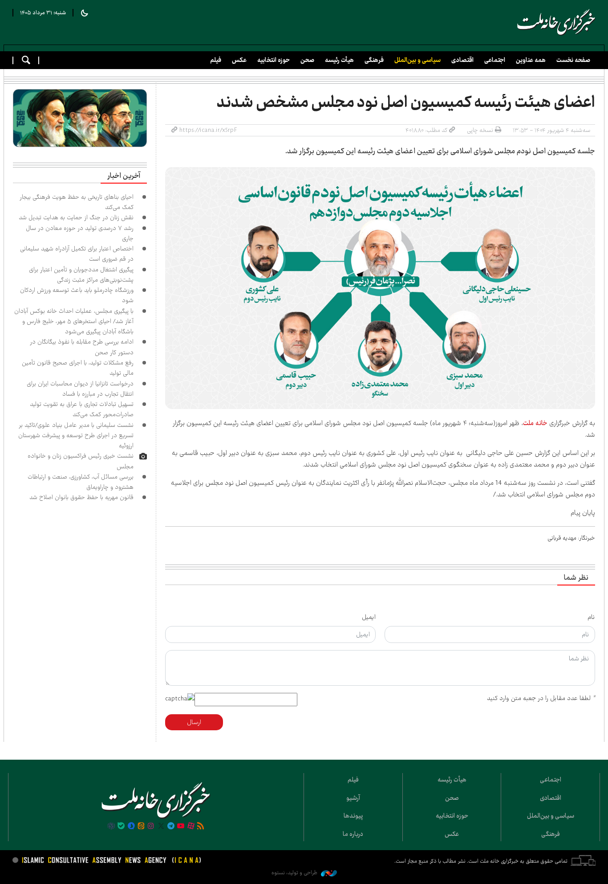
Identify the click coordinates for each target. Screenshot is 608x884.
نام (591, 617)
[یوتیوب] (181, 826)
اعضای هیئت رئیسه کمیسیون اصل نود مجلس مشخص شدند (406, 102)
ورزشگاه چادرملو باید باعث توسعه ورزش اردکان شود (77, 295)
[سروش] (131, 826)
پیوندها (353, 816)
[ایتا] (141, 826)
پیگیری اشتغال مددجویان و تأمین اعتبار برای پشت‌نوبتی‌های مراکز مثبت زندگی (81, 274)
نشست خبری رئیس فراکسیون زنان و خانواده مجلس (81, 461)
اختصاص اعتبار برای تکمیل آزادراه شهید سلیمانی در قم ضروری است (77, 253)
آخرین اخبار (123, 176)
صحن (307, 60)
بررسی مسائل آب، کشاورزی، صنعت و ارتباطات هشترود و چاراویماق (81, 482)
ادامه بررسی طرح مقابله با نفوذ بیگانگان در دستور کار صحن (82, 347)
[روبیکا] (111, 826)
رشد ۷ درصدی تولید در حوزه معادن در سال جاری (80, 233)
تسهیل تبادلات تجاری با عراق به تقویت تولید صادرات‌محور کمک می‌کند (82, 409)
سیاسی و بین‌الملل (417, 60)
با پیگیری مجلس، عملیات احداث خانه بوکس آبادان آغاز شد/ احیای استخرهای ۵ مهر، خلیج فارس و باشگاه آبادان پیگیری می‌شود (74, 321)
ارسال (194, 722)
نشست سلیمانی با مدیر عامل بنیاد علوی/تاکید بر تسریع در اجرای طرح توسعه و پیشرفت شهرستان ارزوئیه (76, 435)
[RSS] (201, 826)
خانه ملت (556, 22)
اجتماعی (494, 60)
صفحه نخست (573, 60)
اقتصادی (462, 60)
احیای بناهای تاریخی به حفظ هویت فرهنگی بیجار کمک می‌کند (77, 202)
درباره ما (353, 834)
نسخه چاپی (480, 130)
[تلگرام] (171, 826)
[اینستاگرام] (151, 826)
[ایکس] (161, 826)
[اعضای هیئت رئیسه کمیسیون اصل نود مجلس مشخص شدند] (380, 288)
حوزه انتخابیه (273, 60)
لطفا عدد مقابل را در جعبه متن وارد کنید (541, 698)
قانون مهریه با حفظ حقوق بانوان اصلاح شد (81, 497)
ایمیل (369, 617)
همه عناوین (531, 60)
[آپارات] (191, 826)
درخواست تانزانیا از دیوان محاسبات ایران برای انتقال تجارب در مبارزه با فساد (80, 388)
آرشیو (353, 798)
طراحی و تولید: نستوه (295, 872)
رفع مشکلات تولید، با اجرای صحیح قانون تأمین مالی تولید (78, 367)
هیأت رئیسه (339, 60)
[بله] (121, 826)
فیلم (215, 60)
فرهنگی (374, 60)
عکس (239, 60)
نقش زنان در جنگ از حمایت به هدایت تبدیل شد (76, 217)
